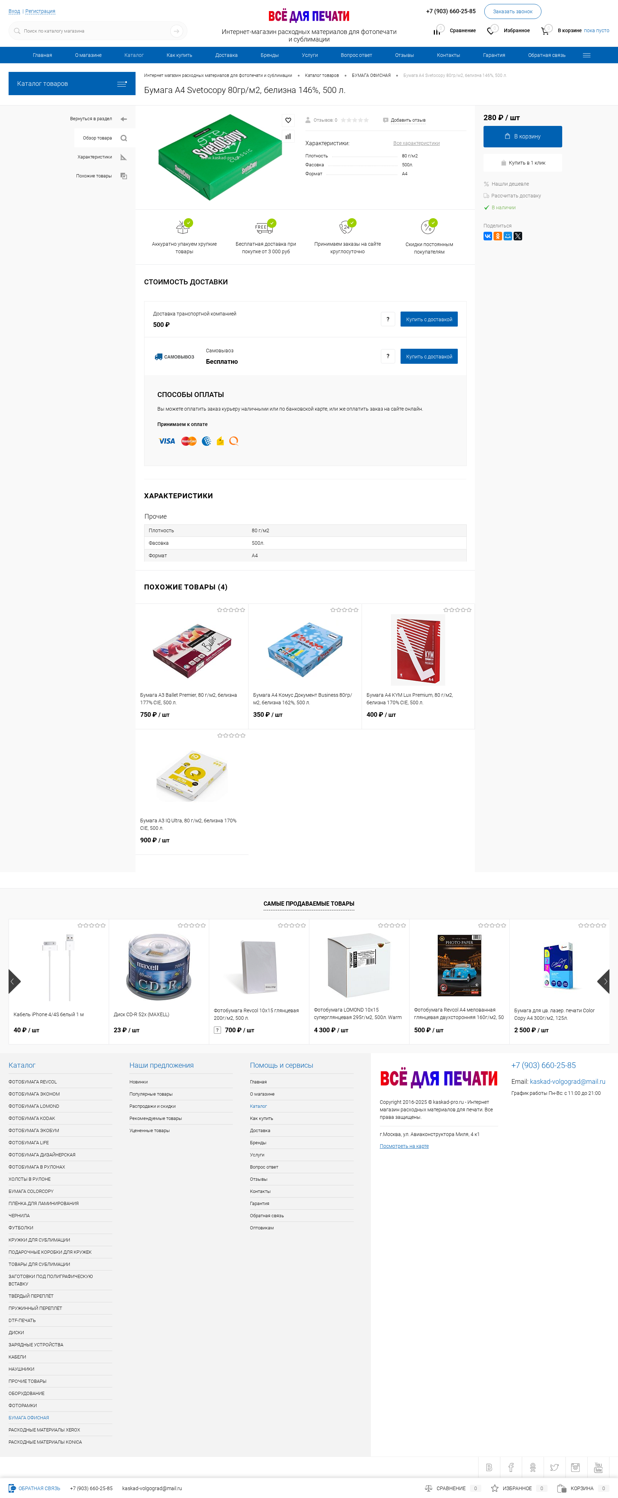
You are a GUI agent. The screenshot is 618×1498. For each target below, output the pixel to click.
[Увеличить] (220, 157)
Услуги (310, 55)
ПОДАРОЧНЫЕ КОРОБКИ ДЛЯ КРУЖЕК (50, 1252)
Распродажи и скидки (152, 1106)
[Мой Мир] (508, 236)
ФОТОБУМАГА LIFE (29, 1142)
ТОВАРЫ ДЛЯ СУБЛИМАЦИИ (39, 1264)
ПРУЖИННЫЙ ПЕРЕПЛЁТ (35, 1308)
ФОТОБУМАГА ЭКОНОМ (34, 1094)
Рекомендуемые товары (155, 1118)
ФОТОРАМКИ (23, 1405)
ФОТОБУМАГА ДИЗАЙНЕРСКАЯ (42, 1154)
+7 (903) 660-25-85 (91, 1488)
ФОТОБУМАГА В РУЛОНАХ (37, 1167)
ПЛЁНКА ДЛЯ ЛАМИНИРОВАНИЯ (44, 1203)
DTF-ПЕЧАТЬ (22, 1320)
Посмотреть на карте (404, 1146)
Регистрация (40, 11)
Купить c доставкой (429, 319)
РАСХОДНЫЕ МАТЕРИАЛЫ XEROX (44, 1430)
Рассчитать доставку (516, 196)
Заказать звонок (513, 11)
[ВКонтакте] (488, 236)
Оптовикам (262, 1227)
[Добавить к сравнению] (288, 136)
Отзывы (404, 55)
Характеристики (95, 157)
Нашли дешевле (510, 184)
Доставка (226, 55)
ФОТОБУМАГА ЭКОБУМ (34, 1130)
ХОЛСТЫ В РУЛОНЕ (29, 1179)
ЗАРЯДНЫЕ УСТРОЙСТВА (36, 1344)
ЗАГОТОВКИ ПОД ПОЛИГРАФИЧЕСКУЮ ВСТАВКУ (51, 1280)
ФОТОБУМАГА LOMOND (34, 1106)
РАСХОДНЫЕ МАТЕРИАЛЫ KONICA (45, 1442)
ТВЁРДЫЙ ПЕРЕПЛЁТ (31, 1296)
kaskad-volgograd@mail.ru (567, 1081)
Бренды (270, 55)
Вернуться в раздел (91, 118)
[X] (518, 236)
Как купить (179, 55)
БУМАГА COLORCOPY (31, 1191)
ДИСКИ (16, 1332)
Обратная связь (547, 55)
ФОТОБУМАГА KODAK (32, 1118)
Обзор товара (97, 138)
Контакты (448, 55)
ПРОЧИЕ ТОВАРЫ (27, 1381)
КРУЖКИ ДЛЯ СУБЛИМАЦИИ (39, 1240)
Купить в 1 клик (527, 163)
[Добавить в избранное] (288, 120)
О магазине (88, 55)
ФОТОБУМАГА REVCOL (33, 1082)
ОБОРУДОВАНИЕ (26, 1393)
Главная (42, 55)
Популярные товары (151, 1094)
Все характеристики (416, 143)
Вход (14, 11)
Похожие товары (94, 175)
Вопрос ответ (356, 55)
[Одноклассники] (498, 236)
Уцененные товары (149, 1130)
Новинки (138, 1082)
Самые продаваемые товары (309, 903)
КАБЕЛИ (17, 1357)
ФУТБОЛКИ (21, 1227)
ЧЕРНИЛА (19, 1215)
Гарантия (494, 55)
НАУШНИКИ (21, 1369)
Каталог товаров (42, 83)
